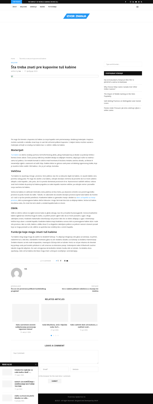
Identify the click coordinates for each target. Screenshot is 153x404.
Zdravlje (33, 7)
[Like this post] (58, 261)
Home (13, 59)
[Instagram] (130, 2)
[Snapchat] (138, 2)
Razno (42, 7)
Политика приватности (76, 397)
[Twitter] (127, 2)
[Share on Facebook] (60, 261)
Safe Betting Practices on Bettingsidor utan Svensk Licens (50, 2)
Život (15, 7)
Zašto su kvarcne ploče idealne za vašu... (24, 397)
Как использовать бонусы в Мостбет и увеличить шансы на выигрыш (119, 81)
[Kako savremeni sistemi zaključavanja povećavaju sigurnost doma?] (25, 313)
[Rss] (141, 2)
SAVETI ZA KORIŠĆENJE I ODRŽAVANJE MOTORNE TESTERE (24, 384)
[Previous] (24, 2)
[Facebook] (125, 2)
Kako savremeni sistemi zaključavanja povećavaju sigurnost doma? (25, 327)
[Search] (141, 7)
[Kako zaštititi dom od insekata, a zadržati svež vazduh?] (83, 313)
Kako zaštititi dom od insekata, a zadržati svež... (83, 326)
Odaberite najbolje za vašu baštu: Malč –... (24, 371)
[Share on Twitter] (62, 261)
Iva (20, 71)
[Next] (26, 2)
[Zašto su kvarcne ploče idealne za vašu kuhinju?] (7, 398)
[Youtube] (136, 2)
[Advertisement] (76, 40)
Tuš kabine (15, 155)
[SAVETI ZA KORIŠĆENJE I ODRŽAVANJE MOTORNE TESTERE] (7, 384)
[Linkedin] (133, 2)
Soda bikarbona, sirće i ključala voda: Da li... (54, 326)
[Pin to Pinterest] (65, 261)
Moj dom (23, 7)
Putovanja (52, 7)
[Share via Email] (67, 261)
